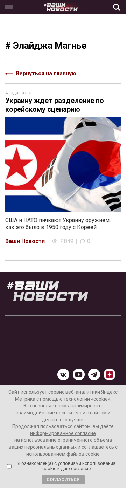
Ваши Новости (25, 241)
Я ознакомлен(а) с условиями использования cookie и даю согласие (66, 466)
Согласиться (63, 479)
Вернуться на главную (46, 73)
